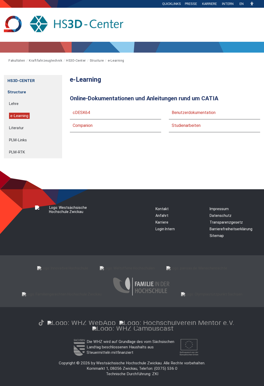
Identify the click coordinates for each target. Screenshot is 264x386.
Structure (97, 60)
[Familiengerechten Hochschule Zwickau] (62, 294)
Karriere (209, 4)
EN (242, 4)
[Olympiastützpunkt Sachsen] (211, 294)
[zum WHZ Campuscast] (133, 328)
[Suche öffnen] (259, 4)
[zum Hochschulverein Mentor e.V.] (176, 322)
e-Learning (116, 60)
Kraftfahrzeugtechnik (45, 60)
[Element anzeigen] (59, 79)
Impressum (219, 209)
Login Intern (165, 229)
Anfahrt (161, 215)
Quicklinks (171, 4)
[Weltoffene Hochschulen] (127, 268)
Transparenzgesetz (226, 222)
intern (228, 4)
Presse (191, 4)
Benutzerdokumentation (194, 112)
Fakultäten (17, 60)
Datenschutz (221, 215)
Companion (83, 125)
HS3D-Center (76, 60)
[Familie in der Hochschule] (141, 294)
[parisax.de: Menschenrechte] (196, 268)
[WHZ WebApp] (81, 322)
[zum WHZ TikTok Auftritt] (41, 322)
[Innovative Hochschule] (62, 268)
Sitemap (217, 236)
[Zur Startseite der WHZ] (4, 60)
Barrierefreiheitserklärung (231, 229)
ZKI (155, 374)
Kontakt (162, 209)
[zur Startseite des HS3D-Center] (66, 24)
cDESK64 (81, 112)
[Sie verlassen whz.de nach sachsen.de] (79, 354)
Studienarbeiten (186, 125)
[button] (252, 4)
